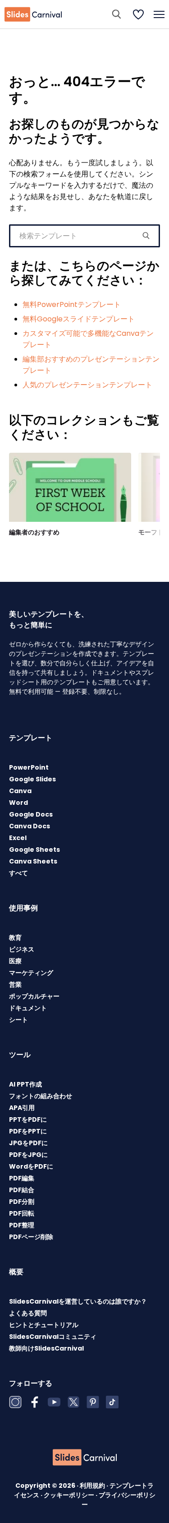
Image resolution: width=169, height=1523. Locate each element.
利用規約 (93, 1485)
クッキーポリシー (70, 1495)
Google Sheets (34, 849)
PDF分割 (21, 1201)
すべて (18, 873)
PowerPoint (29, 767)
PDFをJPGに (28, 1154)
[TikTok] (112, 1402)
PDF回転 (21, 1213)
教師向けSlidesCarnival (46, 1348)
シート (18, 1019)
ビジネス (21, 949)
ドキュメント (28, 1007)
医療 (15, 961)
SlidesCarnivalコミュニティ (52, 1336)
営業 (15, 984)
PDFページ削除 (31, 1236)
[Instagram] (15, 1402)
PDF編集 (21, 1178)
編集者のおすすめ (34, 532)
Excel (18, 837)
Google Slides (32, 779)
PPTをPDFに (28, 1119)
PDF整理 (21, 1225)
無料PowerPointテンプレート (72, 304)
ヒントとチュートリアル (43, 1324)
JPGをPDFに (28, 1142)
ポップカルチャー (34, 996)
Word (18, 802)
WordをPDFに (31, 1166)
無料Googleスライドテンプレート (79, 319)
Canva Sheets (33, 861)
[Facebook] (34, 1402)
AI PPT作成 (25, 1084)
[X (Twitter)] (73, 1402)
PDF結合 (21, 1189)
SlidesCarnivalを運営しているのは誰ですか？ (78, 1301)
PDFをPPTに (28, 1131)
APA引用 (22, 1107)
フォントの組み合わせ (40, 1095)
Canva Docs (29, 826)
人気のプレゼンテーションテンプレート (87, 385)
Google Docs (31, 814)
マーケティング (31, 972)
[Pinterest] (93, 1402)
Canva (20, 790)
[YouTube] (54, 1402)
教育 (15, 937)
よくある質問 (28, 1313)
